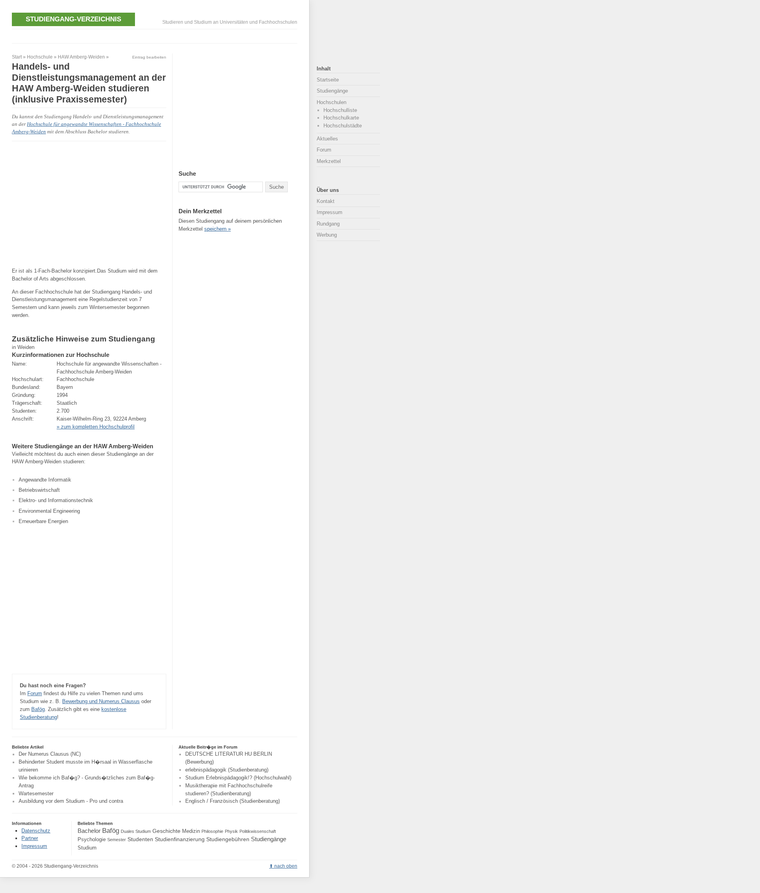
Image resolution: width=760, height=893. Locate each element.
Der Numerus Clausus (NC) (50, 754)
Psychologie (92, 839)
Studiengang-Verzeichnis (73, 19)
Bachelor (89, 830)
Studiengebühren (227, 839)
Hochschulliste (340, 110)
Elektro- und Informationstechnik (56, 500)
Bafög (38, 709)
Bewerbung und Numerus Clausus (101, 701)
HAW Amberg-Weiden (81, 57)
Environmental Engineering (49, 511)
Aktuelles (327, 139)
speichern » (217, 229)
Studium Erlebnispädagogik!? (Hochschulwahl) (238, 778)
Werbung (327, 235)
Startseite (328, 80)
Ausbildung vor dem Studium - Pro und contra (71, 801)
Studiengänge (332, 91)
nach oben (285, 866)
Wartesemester (36, 793)
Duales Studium (136, 831)
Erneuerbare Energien (43, 521)
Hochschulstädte (342, 126)
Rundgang (328, 224)
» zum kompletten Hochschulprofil (96, 427)
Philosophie (212, 831)
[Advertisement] (156, 35)
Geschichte (166, 831)
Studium (87, 848)
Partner (29, 838)
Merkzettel (329, 161)
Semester (116, 839)
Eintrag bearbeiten (149, 57)
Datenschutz (35, 831)
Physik (231, 831)
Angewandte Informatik (45, 480)
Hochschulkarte (341, 118)
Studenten (140, 839)
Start (17, 57)
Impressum (329, 212)
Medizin (191, 831)
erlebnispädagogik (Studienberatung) (226, 770)
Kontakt (325, 201)
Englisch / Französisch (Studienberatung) (232, 801)
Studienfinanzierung (180, 839)
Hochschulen (331, 102)
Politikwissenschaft (257, 831)
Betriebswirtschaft (39, 490)
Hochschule (40, 57)
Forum (34, 693)
